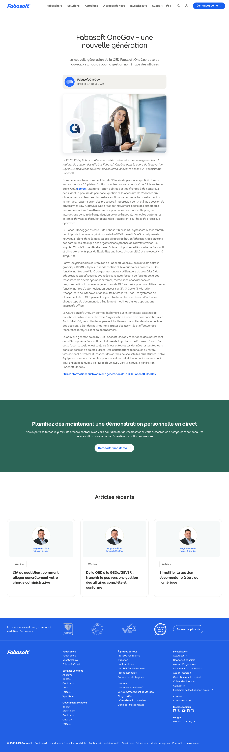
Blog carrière (125, 696)
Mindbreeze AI (70, 660)
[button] (54, 6)
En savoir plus (186, 629)
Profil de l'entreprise (129, 655)
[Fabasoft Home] (20, 6)
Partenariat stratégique (131, 677)
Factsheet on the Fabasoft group (193, 690)
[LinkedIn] (174, 711)
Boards (67, 678)
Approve (67, 674)
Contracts (68, 683)
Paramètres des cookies (185, 743)
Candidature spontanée (131, 704)
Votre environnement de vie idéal (136, 691)
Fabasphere (69, 655)
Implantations (126, 664)
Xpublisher (68, 696)
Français (190, 721)
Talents (67, 691)
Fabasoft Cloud (71, 664)
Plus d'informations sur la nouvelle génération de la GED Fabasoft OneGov (110, 374)
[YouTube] (183, 711)
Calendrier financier (184, 681)
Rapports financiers (184, 660)
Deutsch (177, 721)
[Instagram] (192, 711)
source (81, 189)
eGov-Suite (69, 711)
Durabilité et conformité (131, 668)
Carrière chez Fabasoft (130, 687)
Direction (123, 660)
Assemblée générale (184, 664)
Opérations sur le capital (187, 677)
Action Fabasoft (182, 672)
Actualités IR (180, 655)
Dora (65, 687)
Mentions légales (160, 743)
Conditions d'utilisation (135, 743)
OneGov (67, 719)
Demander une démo (112, 448)
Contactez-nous (182, 700)
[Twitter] (179, 711)
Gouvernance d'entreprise (187, 668)
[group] (41, 558)
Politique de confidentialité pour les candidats (60, 743)
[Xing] (188, 711)
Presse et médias (127, 672)
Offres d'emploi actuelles (132, 700)
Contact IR (179, 685)
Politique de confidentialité (104, 743)
